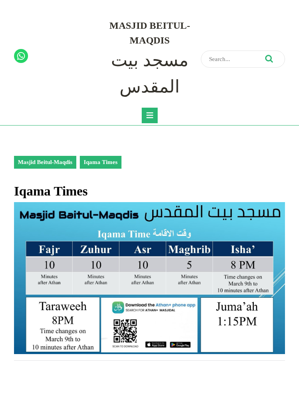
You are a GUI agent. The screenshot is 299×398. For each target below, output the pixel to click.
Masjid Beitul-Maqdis (45, 162)
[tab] (150, 115)
